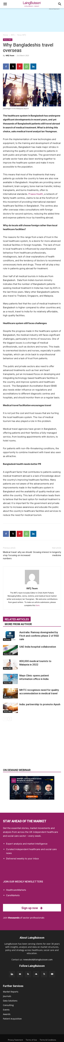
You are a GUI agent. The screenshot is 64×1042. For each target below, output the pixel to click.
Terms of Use (31, 1040)
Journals (7, 996)
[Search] (60, 4)
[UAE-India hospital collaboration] (10, 650)
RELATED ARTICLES (17, 619)
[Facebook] (6, 66)
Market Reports (10, 991)
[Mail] (20, 974)
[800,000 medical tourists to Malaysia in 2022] (10, 664)
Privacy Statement (15, 1040)
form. (38, 605)
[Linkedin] (33, 66)
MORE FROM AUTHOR (18, 624)
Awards (6, 1014)
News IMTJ (21, 35)
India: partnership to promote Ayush (39, 704)
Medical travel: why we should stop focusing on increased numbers (17, 555)
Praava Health (35, 194)
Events (6, 1009)
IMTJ (12, 35)
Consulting (8, 1005)
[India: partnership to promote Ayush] (10, 708)
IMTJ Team (10, 55)
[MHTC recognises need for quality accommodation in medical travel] (10, 693)
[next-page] (9, 719)
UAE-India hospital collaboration (37, 646)
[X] (13, 66)
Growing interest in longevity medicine (47, 554)
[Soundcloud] (36, 974)
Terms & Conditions (48, 1040)
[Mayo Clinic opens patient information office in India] (10, 679)
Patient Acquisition (12, 1018)
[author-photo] (32, 584)
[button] (5, 4)
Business (7, 639)
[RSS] (28, 974)
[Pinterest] (20, 66)
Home (5, 35)
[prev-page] (5, 719)
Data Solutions (10, 1000)
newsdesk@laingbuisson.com (38, 959)
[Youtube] (52, 974)
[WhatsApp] (26, 66)
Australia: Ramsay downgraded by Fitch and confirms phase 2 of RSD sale (39, 636)
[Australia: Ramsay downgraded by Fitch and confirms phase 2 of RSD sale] (10, 636)
